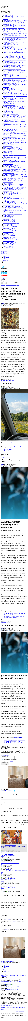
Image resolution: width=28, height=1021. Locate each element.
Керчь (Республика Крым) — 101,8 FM (12, 89)
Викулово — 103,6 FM (9, 225)
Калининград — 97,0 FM (9, 83)
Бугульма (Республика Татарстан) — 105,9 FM (14, 35)
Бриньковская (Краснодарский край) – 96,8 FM (14, 33)
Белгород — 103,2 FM (8, 26)
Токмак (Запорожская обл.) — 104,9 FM (13, 188)
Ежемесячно (6, 759)
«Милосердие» (22, 975)
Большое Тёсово (8, 449)
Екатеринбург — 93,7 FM (9, 64)
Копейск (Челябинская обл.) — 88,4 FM (13, 98)
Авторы (5, 258)
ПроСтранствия (9, 861)
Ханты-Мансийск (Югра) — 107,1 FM (12, 202)
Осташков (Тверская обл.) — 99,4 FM (12, 149)
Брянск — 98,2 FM (8, 34)
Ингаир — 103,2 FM (8, 232)
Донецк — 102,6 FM (8, 61)
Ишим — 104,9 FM (8, 234)
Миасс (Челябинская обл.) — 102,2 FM (12, 117)
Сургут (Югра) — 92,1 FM (9, 179)
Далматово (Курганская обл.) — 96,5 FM (13, 57)
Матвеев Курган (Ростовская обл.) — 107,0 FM (14, 115)
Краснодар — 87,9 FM (8, 103)
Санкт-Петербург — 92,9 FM (10, 165)
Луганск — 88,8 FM (8, 112)
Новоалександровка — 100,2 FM (11, 239)
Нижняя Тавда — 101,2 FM (10, 238)
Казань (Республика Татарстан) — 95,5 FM (13, 81)
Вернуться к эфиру (5, 11)
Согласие (8, 806)
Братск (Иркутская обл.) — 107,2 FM (12, 31)
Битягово (6, 452)
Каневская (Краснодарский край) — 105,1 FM (14, 84)
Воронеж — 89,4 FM (8, 47)
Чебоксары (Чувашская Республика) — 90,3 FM (15, 203)
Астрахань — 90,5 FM (8, 24)
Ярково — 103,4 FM (8, 247)
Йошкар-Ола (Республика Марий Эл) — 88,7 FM (15, 80)
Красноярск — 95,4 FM (9, 105)
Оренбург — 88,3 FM (8, 144)
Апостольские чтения (10, 845)
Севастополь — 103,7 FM (9, 170)
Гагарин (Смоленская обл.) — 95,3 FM (12, 51)
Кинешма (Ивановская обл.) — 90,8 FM (13, 90)
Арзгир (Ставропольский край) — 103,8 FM (14, 22)
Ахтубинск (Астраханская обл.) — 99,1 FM (14, 25)
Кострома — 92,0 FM (8, 99)
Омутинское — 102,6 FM (9, 242)
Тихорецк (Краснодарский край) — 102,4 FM (14, 187)
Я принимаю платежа (10, 761)
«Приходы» (3, 976)
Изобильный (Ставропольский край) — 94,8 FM (15, 76)
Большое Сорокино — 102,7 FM (11, 223)
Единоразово (14, 759)
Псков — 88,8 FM (7, 153)
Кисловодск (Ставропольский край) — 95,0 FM (15, 94)
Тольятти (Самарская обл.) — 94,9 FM (12, 189)
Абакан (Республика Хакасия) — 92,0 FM (13, 16)
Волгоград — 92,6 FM (8, 43)
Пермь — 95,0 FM (7, 152)
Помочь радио (5, 762)
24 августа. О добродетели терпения (13, 614)
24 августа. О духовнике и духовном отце (14, 613)
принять (3, 1019)
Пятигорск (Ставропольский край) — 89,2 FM (14, 157)
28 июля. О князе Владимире (8, 855)
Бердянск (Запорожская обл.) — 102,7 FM (13, 28)
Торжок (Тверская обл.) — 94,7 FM (12, 192)
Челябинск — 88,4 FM (8, 205)
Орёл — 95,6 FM (7, 146)
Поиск (16, 282)
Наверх (2, 961)
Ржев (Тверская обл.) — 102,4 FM (11, 158)
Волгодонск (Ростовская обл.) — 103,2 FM (13, 42)
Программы (6, 256)
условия (11, 761)
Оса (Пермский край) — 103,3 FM (11, 148)
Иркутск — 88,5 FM (8, 79)
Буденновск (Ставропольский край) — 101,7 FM (15, 37)
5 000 (7, 755)
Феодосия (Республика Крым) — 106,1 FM (13, 200)
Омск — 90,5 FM (7, 143)
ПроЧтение (8, 869)
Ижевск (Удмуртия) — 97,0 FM (11, 75)
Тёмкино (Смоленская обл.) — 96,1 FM (13, 184)
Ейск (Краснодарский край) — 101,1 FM (13, 62)
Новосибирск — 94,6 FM (9, 137)
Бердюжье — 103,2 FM (9, 221)
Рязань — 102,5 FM (8, 162)
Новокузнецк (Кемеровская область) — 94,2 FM (15, 135)
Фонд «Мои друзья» (14, 975)
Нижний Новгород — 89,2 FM (10, 130)
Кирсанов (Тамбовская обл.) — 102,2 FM (13, 93)
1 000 (4, 755)
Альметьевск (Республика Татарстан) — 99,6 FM (15, 20)
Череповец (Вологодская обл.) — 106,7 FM (13, 206)
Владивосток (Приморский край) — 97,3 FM (14, 38)
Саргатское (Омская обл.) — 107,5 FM (12, 167)
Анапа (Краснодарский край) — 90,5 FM (13, 21)
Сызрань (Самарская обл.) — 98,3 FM (12, 180)
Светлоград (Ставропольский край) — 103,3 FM (15, 169)
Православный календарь (12, 285)
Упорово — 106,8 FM (8, 244)
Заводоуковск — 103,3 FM (9, 230)
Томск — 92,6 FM (7, 191)
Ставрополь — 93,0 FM (9, 175)
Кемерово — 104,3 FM (8, 88)
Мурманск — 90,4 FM (8, 120)
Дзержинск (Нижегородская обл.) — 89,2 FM (14, 58)
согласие (8, 815)
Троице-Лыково (8, 450)
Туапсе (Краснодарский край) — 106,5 (12, 193)
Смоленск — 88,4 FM (8, 173)
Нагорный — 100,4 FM (9, 237)
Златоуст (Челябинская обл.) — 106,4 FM (13, 72)
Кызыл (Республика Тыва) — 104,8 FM (13, 107)
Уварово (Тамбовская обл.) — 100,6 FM (13, 196)
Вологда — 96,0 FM (8, 46)
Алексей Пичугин (10, 442)
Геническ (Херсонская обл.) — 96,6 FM (13, 56)
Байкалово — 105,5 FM (9, 220)
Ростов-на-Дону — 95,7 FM (10, 160)
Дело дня (3, 249)
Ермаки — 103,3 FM (8, 229)
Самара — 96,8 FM (8, 164)
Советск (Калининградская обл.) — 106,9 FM (14, 174)
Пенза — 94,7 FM (7, 151)
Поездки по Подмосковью (7, 380)
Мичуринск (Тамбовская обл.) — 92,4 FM (13, 119)
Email (2, 797)
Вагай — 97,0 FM (7, 224)
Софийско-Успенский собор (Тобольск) (10, 863)
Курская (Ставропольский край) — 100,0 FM (14, 106)
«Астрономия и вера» (6, 879)
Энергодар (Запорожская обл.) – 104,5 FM (13, 209)
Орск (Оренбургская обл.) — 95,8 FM (12, 147)
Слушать (3, 845)
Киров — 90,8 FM (7, 92)
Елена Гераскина (20, 442)
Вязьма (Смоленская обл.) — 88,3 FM (12, 49)
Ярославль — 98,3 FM (8, 215)
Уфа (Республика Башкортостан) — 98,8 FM (14, 198)
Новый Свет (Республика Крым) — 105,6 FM (14, 142)
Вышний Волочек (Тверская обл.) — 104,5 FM (14, 48)
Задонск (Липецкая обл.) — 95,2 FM (12, 69)
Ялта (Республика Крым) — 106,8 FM (12, 214)
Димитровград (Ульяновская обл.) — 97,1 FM (14, 60)
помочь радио (4, 251)
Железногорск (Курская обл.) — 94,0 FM (13, 66)
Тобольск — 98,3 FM (8, 241)
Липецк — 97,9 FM (8, 111)
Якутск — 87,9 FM (8, 212)
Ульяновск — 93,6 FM (8, 197)
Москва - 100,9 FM (5, 12)
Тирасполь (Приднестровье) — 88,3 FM (13, 185)
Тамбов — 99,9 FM (8, 182)
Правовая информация (6, 1005)
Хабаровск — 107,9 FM (9, 201)
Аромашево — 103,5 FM (9, 219)
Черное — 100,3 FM (8, 246)
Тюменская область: (8, 216)
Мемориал (6, 971)
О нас (4, 261)
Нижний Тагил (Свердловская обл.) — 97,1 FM (15, 132)
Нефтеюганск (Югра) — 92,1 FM (11, 129)
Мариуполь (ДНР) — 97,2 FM (10, 114)
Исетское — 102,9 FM (8, 233)
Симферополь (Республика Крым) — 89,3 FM (14, 171)
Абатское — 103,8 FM (8, 218)
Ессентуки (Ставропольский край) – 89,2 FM (14, 65)
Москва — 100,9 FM (8, 15)
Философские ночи (10, 878)
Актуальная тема (5, 457)
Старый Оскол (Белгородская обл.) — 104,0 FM (15, 176)
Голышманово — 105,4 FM (10, 226)
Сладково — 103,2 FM (8, 243)
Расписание (6, 257)
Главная (3, 285)
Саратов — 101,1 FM (8, 166)
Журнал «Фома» (5, 975)
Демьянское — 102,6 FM (9, 228)
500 (2, 755)
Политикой (5, 808)
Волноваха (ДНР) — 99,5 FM (10, 44)
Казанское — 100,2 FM (9, 235)
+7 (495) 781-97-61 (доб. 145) (16, 981)
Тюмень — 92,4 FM (8, 194)
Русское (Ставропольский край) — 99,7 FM (14, 161)
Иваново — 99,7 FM (8, 74)
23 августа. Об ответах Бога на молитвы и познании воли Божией (14, 617)
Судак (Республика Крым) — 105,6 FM (13, 178)
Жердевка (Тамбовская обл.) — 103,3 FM (13, 67)
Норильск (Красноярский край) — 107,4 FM (14, 141)
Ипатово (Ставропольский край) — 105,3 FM (14, 78)
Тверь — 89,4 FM (7, 183)
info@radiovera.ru (5, 981)
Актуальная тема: (18, 611)
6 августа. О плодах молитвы (8, 887)
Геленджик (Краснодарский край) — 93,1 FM (14, 55)
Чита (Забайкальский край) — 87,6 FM (12, 207)
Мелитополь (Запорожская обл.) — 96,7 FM (14, 116)
